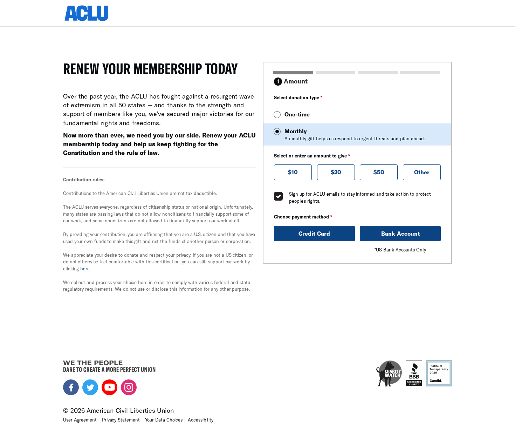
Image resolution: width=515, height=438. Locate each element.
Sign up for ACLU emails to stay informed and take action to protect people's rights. (360, 197)
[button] (293, 172)
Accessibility (200, 420)
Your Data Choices (164, 420)
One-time (297, 114)
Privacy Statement (121, 420)
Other (422, 172)
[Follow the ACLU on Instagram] (129, 387)
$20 (336, 172)
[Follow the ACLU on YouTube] (109, 387)
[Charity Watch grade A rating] (389, 373)
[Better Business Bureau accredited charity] (414, 373)
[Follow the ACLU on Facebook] (71, 387)
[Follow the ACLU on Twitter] (90, 387)
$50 (378, 172)
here (85, 268)
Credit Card (314, 233)
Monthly (354, 134)
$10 (293, 172)
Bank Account (400, 233)
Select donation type (298, 97)
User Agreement (80, 420)
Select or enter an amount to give (312, 156)
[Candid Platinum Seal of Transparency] (439, 373)
